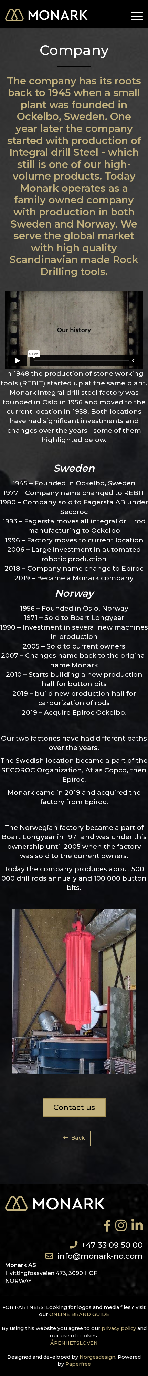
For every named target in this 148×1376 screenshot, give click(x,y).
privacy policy (119, 1328)
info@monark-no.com (100, 1256)
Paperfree (78, 1364)
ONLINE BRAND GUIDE (79, 1314)
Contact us (74, 1107)
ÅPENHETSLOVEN (74, 1343)
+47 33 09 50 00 (112, 1245)
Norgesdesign (97, 1357)
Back (78, 1138)
